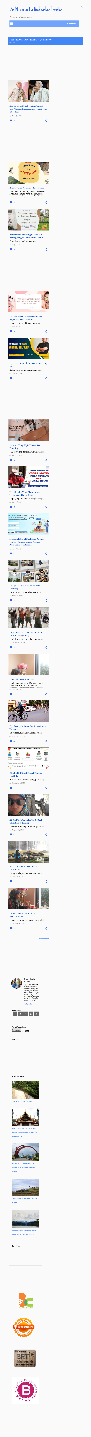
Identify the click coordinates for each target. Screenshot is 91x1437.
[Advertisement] (49, 63)
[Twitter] (20, 1014)
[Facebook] (15, 1014)
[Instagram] (25, 1014)
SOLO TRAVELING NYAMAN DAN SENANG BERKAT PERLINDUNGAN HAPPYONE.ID (24, 1132)
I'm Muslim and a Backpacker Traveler (35, 9)
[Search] (82, 7)
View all (12, 43)
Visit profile (28, 1004)
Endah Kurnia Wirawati (29, 980)
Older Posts (44, 939)
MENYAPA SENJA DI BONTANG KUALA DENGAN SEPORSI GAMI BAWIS (23, 1167)
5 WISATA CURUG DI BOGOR (22, 1101)
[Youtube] (36, 1014)
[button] (45, 120)
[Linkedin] (31, 1014)
